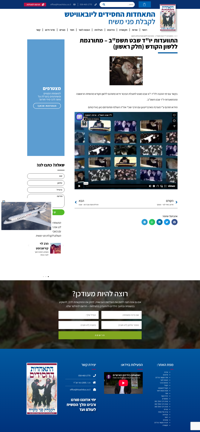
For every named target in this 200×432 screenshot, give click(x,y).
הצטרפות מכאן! (47, 105)
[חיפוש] (105, 4)
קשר (38, 30)
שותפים (165, 420)
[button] (174, 222)
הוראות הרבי (164, 383)
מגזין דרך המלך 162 (161, 404)
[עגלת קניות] (145, 4)
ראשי (144, 30)
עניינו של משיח (163, 412)
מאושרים (165, 399)
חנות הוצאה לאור (162, 391)
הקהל (166, 385)
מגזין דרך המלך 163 (161, 406)
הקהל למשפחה (163, 388)
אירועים (111, 30)
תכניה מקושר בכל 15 (161, 422)
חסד (72, 30)
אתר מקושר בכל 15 (161, 377)
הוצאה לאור (84, 30)
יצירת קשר (164, 396)
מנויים (62, 30)
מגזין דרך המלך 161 (161, 401)
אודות (135, 30)
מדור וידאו (50, 30)
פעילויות (98, 30)
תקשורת (123, 30)
